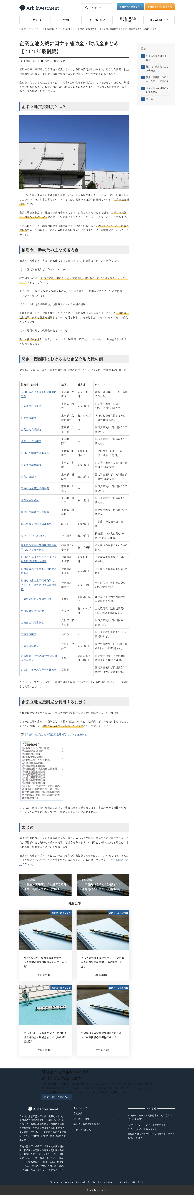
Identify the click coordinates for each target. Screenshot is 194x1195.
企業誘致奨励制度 (31, 465)
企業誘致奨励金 (30, 500)
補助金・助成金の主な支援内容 (157, 68)
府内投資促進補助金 (32, 610)
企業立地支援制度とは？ (156, 57)
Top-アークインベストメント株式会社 (68, 1182)
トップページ (80, 1108)
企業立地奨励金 (30, 646)
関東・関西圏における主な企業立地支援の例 (157, 79)
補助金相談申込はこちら (159, 6)
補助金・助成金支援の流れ (87, 1124)
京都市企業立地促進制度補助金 (39, 669)
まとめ (149, 98)
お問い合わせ (137, 1182)
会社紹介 (91, 1182)
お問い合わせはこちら (130, 6)
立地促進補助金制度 (32, 622)
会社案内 (78, 1113)
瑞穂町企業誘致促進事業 (35, 512)
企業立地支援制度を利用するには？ (157, 90)
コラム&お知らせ (82, 1129)
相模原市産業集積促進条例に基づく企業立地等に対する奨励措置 (39, 585)
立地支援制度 (28, 634)
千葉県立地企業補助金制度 (36, 599)
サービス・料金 (81, 1118)
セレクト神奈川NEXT (33, 535)
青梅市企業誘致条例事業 (35, 488)
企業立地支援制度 (31, 429)
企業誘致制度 (28, 418)
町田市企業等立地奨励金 (35, 453)
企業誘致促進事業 (31, 406)
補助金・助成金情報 (55, 60)
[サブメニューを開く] (118, 1119)
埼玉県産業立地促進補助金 (36, 524)
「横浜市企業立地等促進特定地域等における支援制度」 (58, 734)
